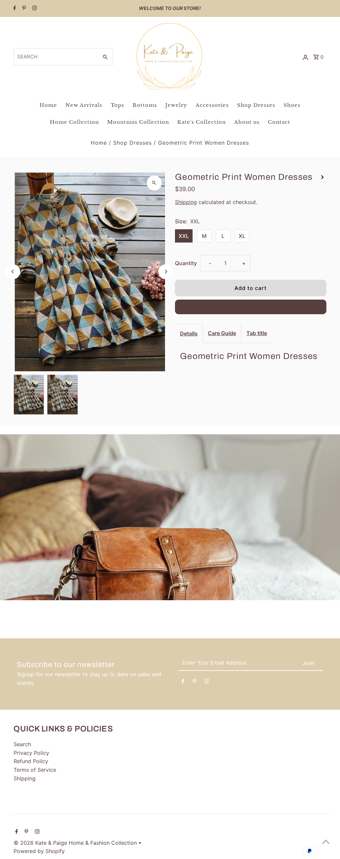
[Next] (165, 271)
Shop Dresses (256, 105)
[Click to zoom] (154, 183)
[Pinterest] (23, 8)
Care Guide (222, 333)
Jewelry (176, 105)
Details (189, 333)
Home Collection (74, 122)
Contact (279, 122)
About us (247, 122)
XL (242, 236)
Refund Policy (31, 761)
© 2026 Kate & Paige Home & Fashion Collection (76, 842)
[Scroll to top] (325, 841)
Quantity (186, 263)
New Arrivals (83, 105)
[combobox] (55, 56)
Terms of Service (35, 769)
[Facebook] (14, 8)
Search (22, 744)
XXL (184, 236)
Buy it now (251, 307)
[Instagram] (34, 8)
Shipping (186, 202)
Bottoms (144, 105)
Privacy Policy (31, 753)
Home (48, 105)
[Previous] (12, 271)
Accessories (212, 105)
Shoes (292, 105)
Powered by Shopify (39, 851)
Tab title (256, 333)
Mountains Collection (138, 122)
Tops (117, 105)
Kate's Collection (201, 122)
